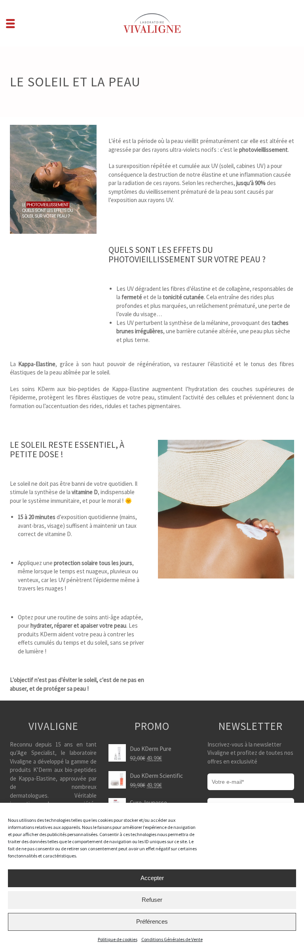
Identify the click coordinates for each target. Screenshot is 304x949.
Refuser (152, 899)
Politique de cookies (117, 939)
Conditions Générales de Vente (172, 939)
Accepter (152, 878)
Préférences (152, 921)
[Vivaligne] (152, 23)
